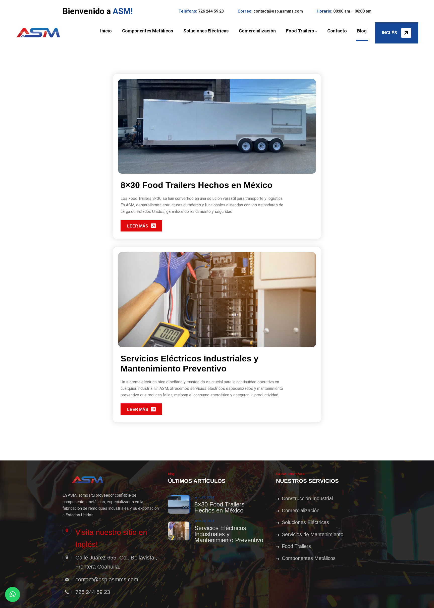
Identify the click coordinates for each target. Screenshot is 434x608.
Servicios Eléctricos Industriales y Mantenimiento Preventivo (189, 363)
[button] (12, 594)
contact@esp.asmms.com (278, 11)
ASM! (123, 11)
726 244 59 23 (211, 11)
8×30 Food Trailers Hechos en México (197, 185)
